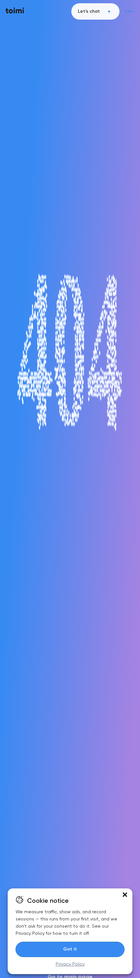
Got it (70, 949)
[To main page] (15, 11)
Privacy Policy (70, 964)
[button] (124, 894)
